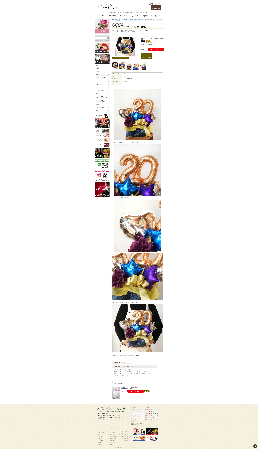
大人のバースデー (99, 90)
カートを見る (156, 8)
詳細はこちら (100, 418)
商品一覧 (99, 430)
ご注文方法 (112, 430)
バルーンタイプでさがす (133, 19)
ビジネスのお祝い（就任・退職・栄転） (100, 101)
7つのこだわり (100, 434)
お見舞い (98, 93)
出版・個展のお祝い (100, 107)
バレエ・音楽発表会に (100, 77)
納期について (112, 444)
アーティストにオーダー (134, 15)
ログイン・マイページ (156, 6)
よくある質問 (100, 436)
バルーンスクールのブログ (126, 440)
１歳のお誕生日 (99, 84)
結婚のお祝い (123, 16)
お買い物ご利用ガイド (102, 432)
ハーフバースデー (99, 81)
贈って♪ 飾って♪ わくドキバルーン (121, 19)
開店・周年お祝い (113, 16)
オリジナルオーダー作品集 (126, 436)
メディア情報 (100, 440)
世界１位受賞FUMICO (145, 15)
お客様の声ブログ (125, 438)
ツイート (142, 52)
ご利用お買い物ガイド (114, 428)
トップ (113, 19)
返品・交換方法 (112, 440)
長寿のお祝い (98, 74)
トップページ (100, 428)
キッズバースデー (99, 87)
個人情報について (113, 442)
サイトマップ (100, 444)
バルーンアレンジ (141, 19)
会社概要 (99, 442)
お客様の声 (100, 438)
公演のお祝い (98, 104)
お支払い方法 (112, 432)
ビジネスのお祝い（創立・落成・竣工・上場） (102, 97)
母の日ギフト (98, 110)
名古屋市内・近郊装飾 (155, 15)
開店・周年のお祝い (100, 65)
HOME (102, 16)
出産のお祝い (98, 71)
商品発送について (113, 438)
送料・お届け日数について (114, 436)
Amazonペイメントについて (115, 434)
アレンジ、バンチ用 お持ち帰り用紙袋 (129, 387)
